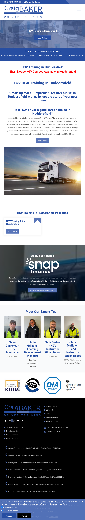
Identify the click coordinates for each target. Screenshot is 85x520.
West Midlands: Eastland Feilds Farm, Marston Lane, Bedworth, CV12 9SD (36, 470)
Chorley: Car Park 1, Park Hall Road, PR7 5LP (25, 455)
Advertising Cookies (10, 510)
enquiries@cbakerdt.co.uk (31, 2)
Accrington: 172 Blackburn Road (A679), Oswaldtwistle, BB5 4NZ (33, 462)
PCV (48, 414)
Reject (24, 516)
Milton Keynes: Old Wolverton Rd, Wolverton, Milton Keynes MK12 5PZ (35, 484)
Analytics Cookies (10, 507)
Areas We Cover (52, 421)
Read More (42, 140)
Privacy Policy (62, 504)
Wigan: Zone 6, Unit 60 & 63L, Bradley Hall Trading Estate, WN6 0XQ (34, 448)
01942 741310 (12, 2)
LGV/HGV (50, 410)
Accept (9, 516)
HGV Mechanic (12, 435)
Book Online (42, 38)
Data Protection (12, 431)
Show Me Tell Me (12, 438)
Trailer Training (52, 406)
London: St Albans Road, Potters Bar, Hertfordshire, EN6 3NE (31, 491)
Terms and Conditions (14, 427)
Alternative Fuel (52, 417)
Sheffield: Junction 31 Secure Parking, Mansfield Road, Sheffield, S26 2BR (36, 477)
